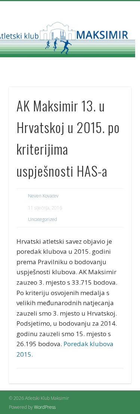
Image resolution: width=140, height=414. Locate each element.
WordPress (45, 407)
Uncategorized (42, 219)
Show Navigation (113, 67)
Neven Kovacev (43, 196)
